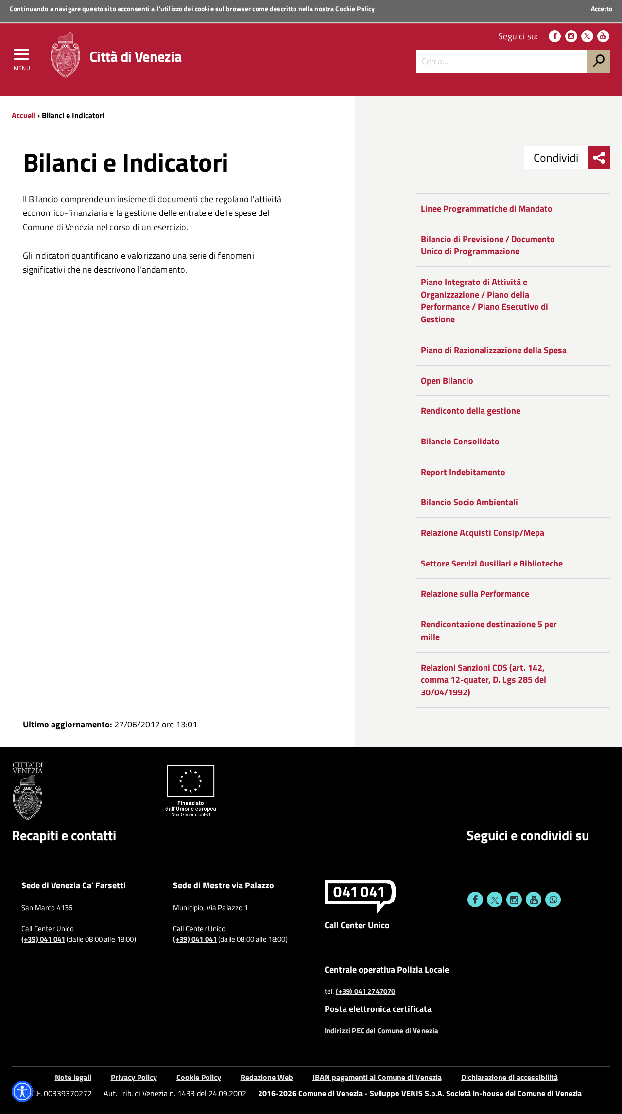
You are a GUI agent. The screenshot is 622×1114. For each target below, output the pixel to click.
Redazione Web (267, 1077)
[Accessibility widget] (22, 1091)
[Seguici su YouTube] (603, 36)
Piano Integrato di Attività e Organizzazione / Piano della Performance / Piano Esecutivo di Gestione (484, 300)
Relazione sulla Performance (475, 593)
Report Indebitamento (463, 471)
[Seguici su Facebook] (555, 36)
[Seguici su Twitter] (587, 36)
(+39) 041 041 (43, 939)
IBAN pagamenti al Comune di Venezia (377, 1077)
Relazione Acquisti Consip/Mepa (482, 532)
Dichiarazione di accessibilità (509, 1077)
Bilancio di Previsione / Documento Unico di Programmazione (488, 245)
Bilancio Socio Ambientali (469, 502)
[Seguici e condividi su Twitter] (494, 899)
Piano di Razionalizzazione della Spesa (494, 349)
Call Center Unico (357, 924)
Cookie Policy (355, 8)
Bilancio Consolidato (460, 441)
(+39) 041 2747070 (366, 991)
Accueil (23, 115)
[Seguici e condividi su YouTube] (533, 899)
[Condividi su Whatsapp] (553, 899)
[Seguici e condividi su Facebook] (475, 899)
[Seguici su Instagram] (571, 36)
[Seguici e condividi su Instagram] (514, 899)
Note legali (73, 1077)
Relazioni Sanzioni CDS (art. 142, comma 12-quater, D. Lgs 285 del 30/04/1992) (483, 680)
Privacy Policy (134, 1077)
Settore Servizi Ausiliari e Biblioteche (492, 563)
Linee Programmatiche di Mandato (487, 208)
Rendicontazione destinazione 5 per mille (489, 630)
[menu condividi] (599, 157)
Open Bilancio (447, 380)
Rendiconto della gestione (470, 410)
